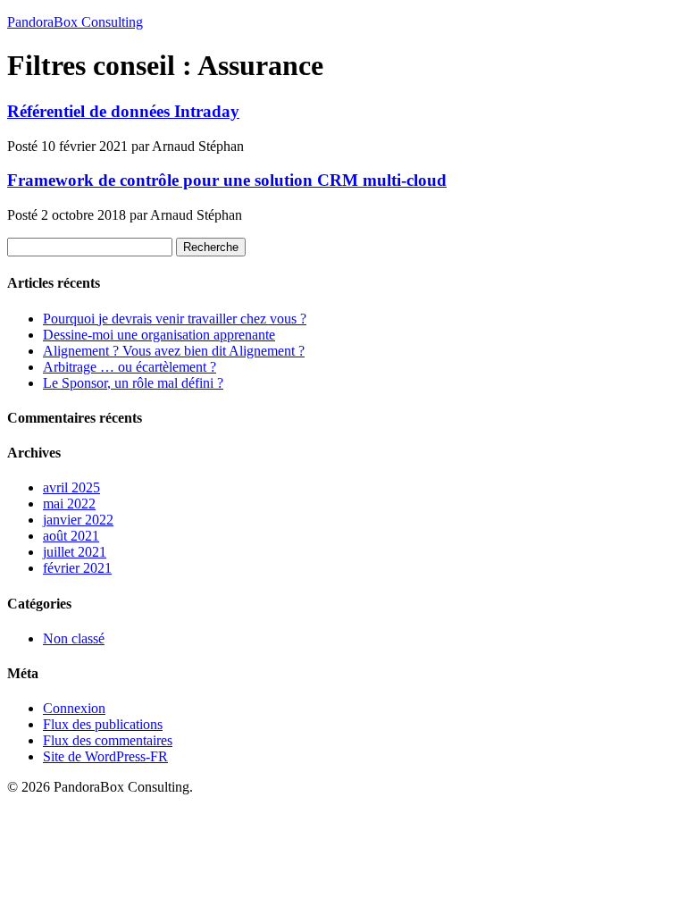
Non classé (74, 638)
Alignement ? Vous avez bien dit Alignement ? (174, 350)
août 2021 (71, 535)
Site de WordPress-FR (105, 756)
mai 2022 (69, 503)
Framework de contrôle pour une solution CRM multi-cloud (227, 180)
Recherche (210, 247)
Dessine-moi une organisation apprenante (159, 334)
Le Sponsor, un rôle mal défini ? (133, 382)
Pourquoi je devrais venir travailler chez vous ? (174, 318)
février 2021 (77, 567)
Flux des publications (103, 724)
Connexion (74, 708)
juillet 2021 (74, 551)
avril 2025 (71, 487)
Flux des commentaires (107, 740)
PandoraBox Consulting (75, 21)
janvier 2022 (78, 519)
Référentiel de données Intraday (123, 111)
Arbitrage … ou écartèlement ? (129, 366)
